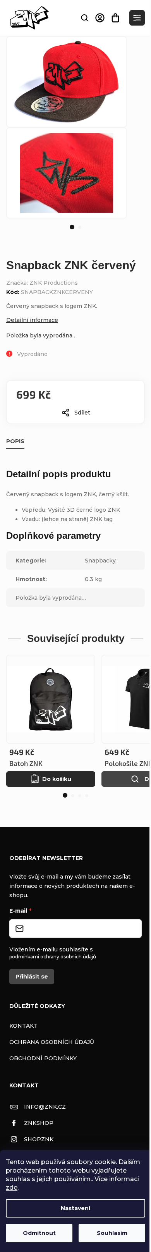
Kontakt (23, 1025)
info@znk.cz (45, 1106)
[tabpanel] (66, 172)
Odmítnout (39, 1233)
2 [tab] (79, 227)
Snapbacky (100, 560)
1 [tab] (72, 227)
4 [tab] (86, 795)
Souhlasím (112, 1233)
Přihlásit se (31, 976)
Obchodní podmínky (43, 1058)
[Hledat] (84, 18)
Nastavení (75, 1208)
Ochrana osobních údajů (51, 1042)
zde (11, 1187)
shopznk (38, 1139)
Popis (15, 441)
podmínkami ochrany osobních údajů (52, 957)
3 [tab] (79, 795)
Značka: (42, 282)
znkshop (38, 1123)
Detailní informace (32, 319)
